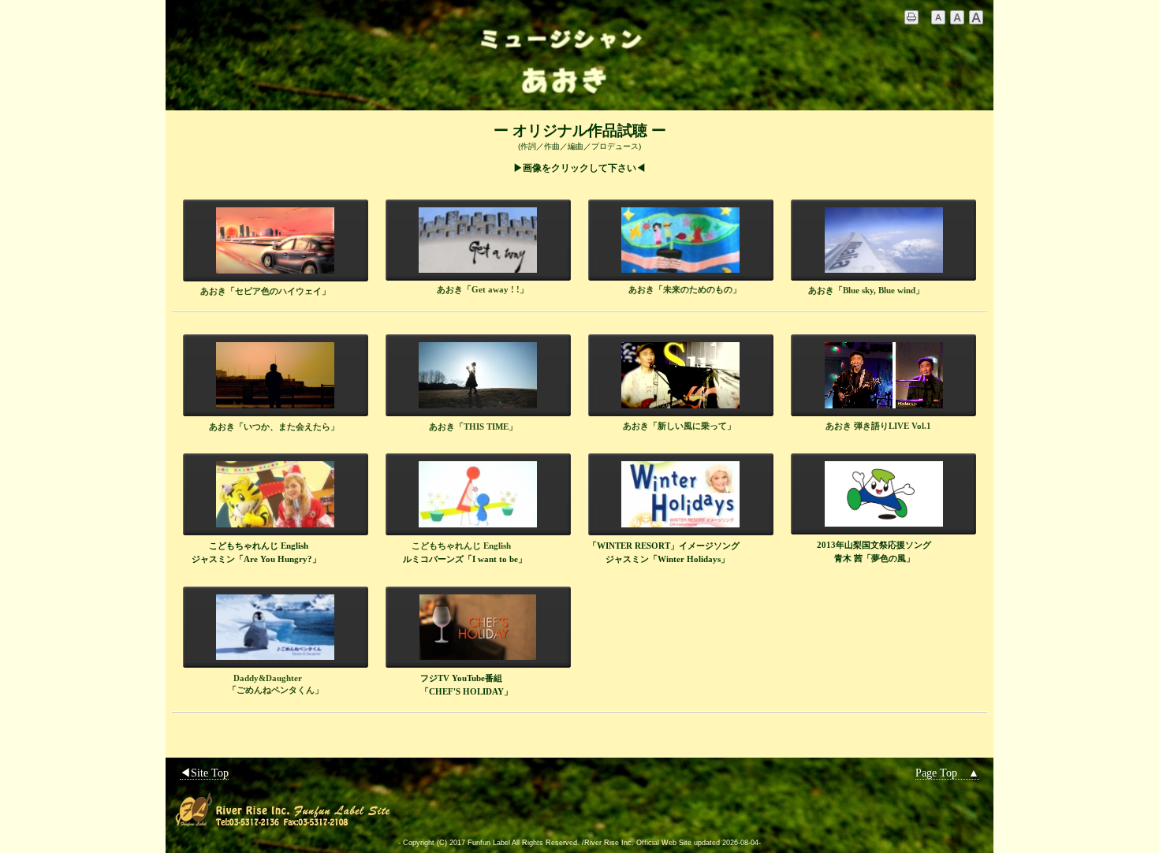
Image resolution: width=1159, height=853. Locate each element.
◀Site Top (204, 773)
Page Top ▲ (947, 773)
